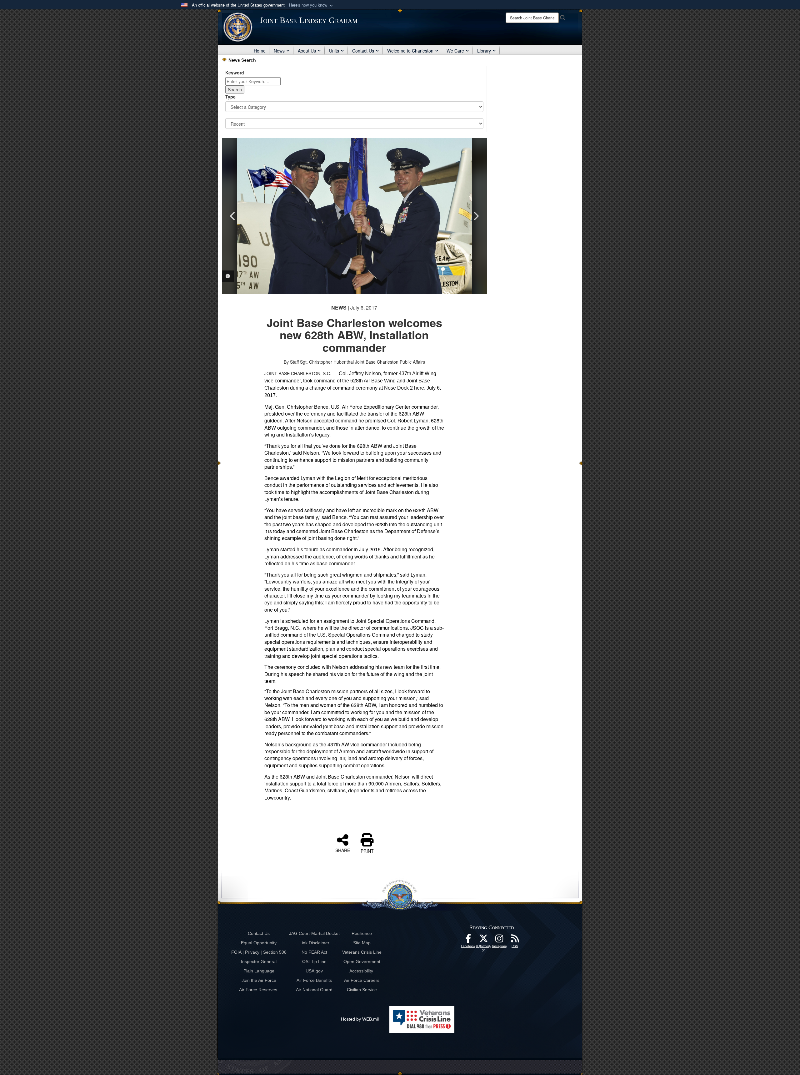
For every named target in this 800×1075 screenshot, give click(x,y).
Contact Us (363, 51)
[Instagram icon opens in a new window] (499, 940)
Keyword (234, 72)
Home (260, 51)
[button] (311, 5)
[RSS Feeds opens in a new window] (515, 940)
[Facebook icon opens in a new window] (468, 940)
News (279, 51)
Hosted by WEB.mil (360, 1019)
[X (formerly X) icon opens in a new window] (484, 940)
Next (476, 216)
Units (334, 51)
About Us (307, 51)
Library (484, 51)
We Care (455, 51)
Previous (233, 216)
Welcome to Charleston (410, 51)
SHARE (342, 850)
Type (230, 96)
